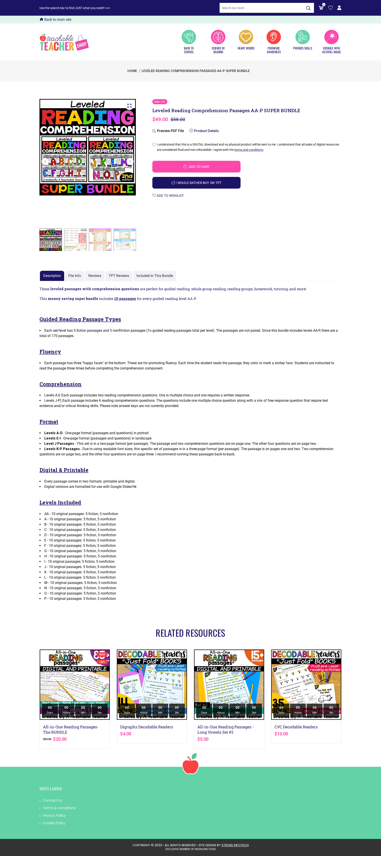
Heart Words (246, 48)
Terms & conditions (59, 808)
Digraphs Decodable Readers (146, 726)
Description (52, 276)
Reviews (94, 276)
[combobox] (261, 8)
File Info (74, 276)
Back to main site (57, 19)
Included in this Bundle (154, 276)
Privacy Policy (54, 815)
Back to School (189, 50)
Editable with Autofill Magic (331, 50)
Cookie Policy (54, 823)
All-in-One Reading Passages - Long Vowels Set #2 (225, 729)
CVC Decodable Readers (296, 726)
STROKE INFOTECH (235, 845)
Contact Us (52, 800)
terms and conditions (248, 150)
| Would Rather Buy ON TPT (198, 183)
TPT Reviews (119, 276)
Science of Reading (218, 50)
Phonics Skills (302, 48)
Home (132, 71)
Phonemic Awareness (274, 50)
